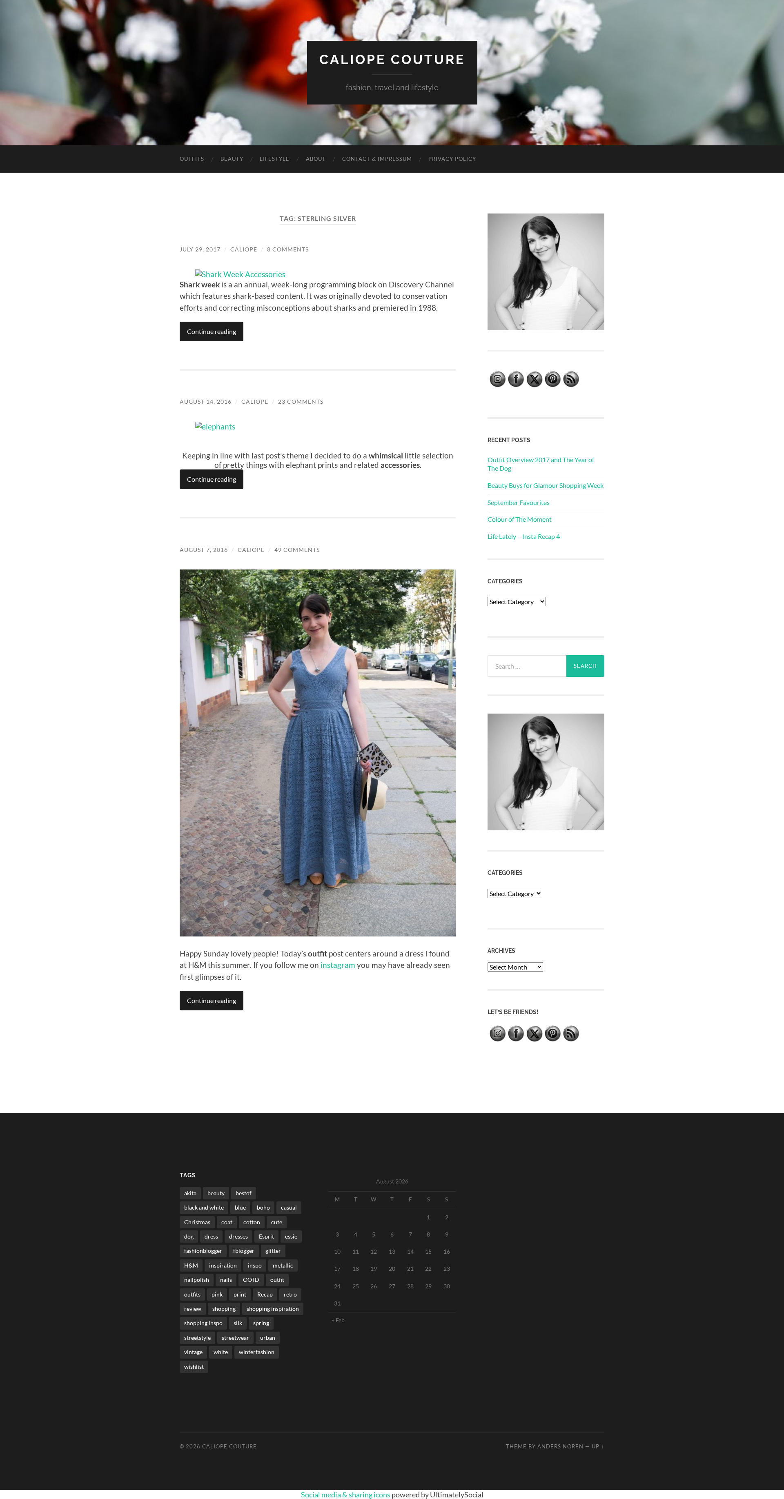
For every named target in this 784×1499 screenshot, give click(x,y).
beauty (216, 1193)
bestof (244, 1193)
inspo (255, 1265)
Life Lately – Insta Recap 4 (524, 536)
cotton (251, 1222)
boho (263, 1207)
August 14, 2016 (206, 401)
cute (276, 1222)
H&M (191, 1265)
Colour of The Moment (520, 519)
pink (217, 1294)
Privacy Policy (452, 159)
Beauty (231, 159)
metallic (283, 1265)
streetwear (235, 1337)
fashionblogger (203, 1250)
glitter (273, 1250)
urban (267, 1337)
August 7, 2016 (204, 549)
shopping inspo (203, 1322)
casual (289, 1207)
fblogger (243, 1250)
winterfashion (256, 1351)
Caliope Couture (392, 59)
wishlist (194, 1366)
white (221, 1351)
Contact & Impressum (377, 159)
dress (211, 1236)
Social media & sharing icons (346, 1494)
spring (261, 1322)
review (192, 1308)
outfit (277, 1279)
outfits (192, 1294)
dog (189, 1236)
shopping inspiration (273, 1308)
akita (190, 1193)
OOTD (251, 1279)
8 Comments (288, 249)
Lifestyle (275, 159)
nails (226, 1279)
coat (226, 1222)
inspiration (223, 1265)
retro (290, 1294)
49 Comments (297, 549)
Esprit (266, 1236)
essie (291, 1236)
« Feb (338, 1320)
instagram (338, 965)
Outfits (192, 159)
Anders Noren (560, 1446)
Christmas (197, 1222)
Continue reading (211, 331)
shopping (224, 1308)
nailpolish (196, 1279)
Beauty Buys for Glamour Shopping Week (546, 485)
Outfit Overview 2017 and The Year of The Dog (541, 464)
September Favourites (519, 502)
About (316, 159)
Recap (265, 1294)
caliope (243, 249)
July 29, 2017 (200, 249)
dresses (238, 1236)
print (240, 1294)
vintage (193, 1351)
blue (240, 1207)
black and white (204, 1207)
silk (238, 1322)
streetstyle (197, 1337)
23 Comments (300, 401)
